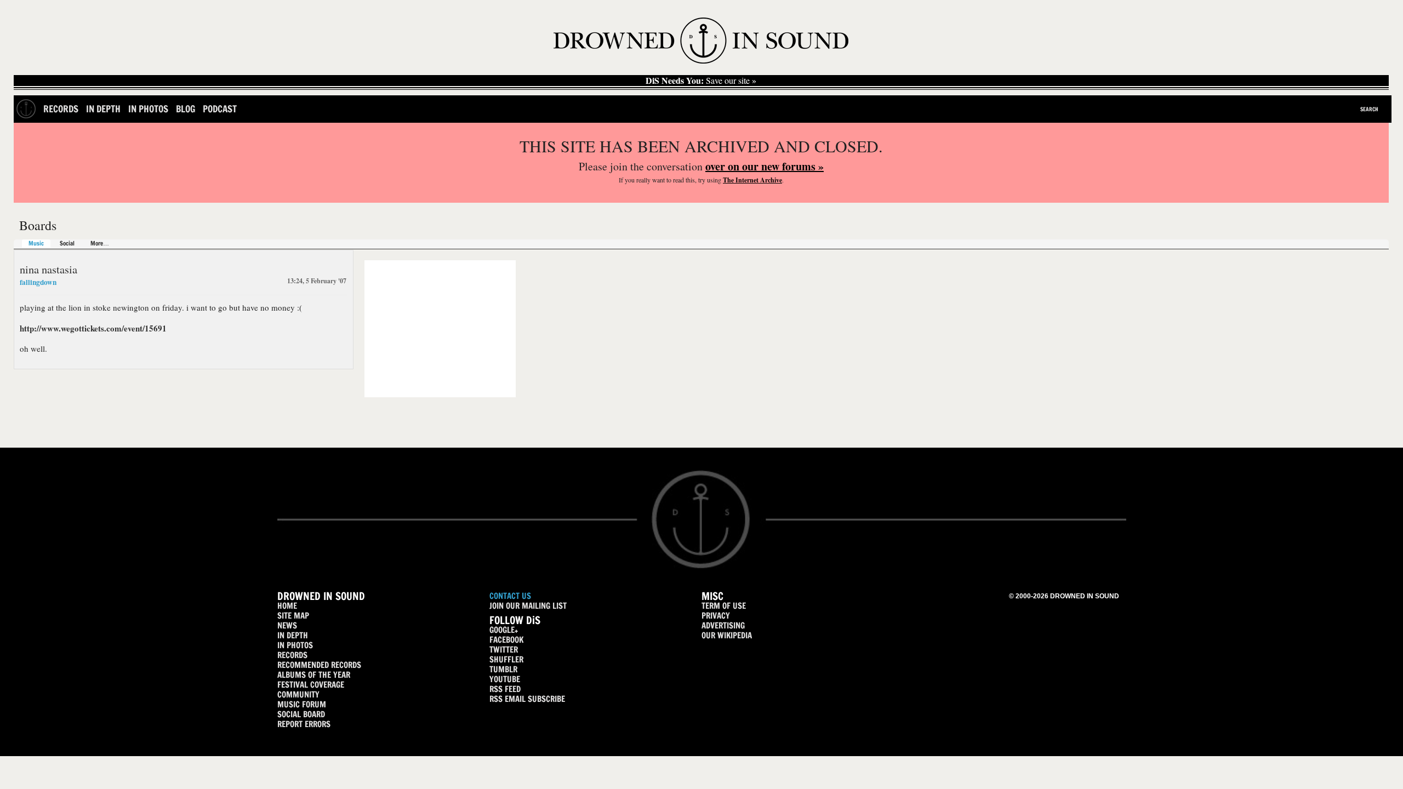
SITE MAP (293, 615)
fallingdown (38, 282)
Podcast (220, 109)
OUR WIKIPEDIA (727, 635)
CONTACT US (510, 596)
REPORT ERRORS (303, 724)
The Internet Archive (752, 180)
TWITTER (503, 649)
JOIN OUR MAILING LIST (528, 605)
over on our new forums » (764, 166)
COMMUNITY (298, 694)
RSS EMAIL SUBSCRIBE (527, 699)
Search (1369, 109)
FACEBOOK (506, 639)
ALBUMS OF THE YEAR (313, 675)
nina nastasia (48, 269)
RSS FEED (505, 689)
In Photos (148, 109)
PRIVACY (716, 615)
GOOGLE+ (503, 630)
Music (36, 243)
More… (99, 243)
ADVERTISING (723, 625)
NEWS (287, 625)
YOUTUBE (504, 679)
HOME (287, 605)
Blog (185, 109)
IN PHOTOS (295, 645)
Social (67, 243)
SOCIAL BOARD (301, 714)
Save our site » (701, 80)
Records (60, 109)
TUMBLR (503, 669)
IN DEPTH (292, 635)
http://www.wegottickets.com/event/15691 (93, 328)
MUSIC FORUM (301, 704)
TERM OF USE (724, 605)
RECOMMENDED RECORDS (319, 665)
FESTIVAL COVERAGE (310, 684)
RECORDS (292, 655)
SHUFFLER (506, 659)
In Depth (103, 109)
